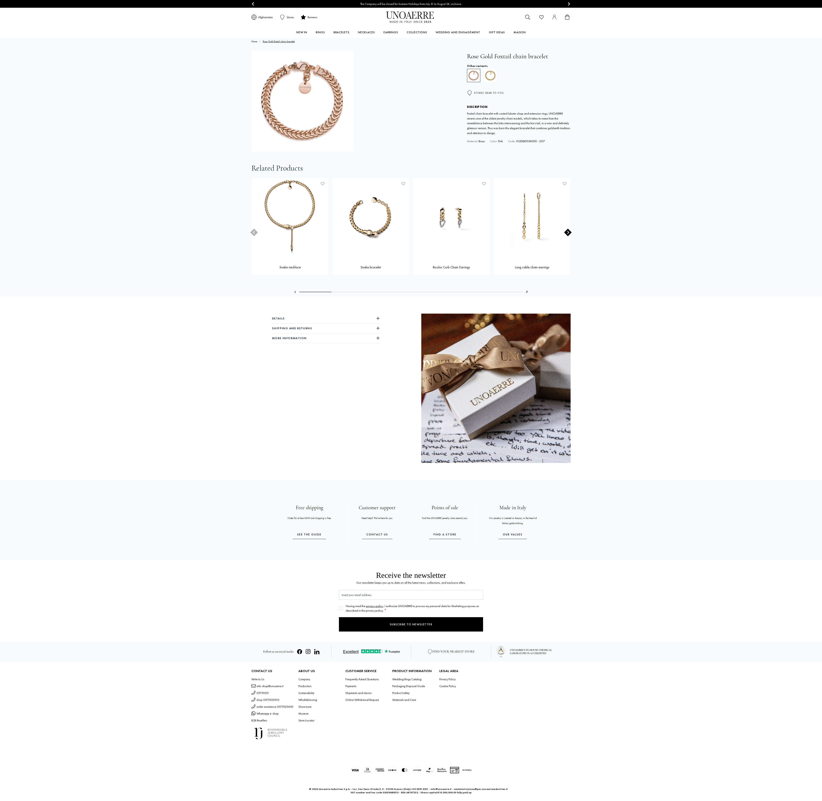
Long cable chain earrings (532, 267)
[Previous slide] (254, 232)
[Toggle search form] (527, 17)
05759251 (263, 693)
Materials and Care (404, 700)
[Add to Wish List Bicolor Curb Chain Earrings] (484, 183)
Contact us (377, 534)
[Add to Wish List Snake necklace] (322, 183)
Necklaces (366, 32)
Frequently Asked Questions (362, 679)
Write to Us (257, 679)
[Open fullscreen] (302, 101)
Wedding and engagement (458, 32)
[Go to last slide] (253, 4)
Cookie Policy (447, 686)
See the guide (309, 534)
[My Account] (554, 17)
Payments (350, 686)
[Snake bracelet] (370, 216)
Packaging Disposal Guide (408, 686)
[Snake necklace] (290, 216)
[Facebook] (299, 651)
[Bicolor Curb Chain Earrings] (451, 216)
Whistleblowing (307, 700)
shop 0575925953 (268, 700)
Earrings (391, 32)
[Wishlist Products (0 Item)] (541, 17)
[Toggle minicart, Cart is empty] (567, 17)
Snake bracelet (370, 267)
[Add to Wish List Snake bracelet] (403, 183)
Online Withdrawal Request (362, 700)
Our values (513, 534)
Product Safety (400, 693)
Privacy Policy (447, 679)
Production (304, 686)
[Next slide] (569, 4)
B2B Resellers (259, 720)
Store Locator (306, 720)
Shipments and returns (358, 693)
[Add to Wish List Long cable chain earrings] (564, 183)
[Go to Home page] (411, 17)
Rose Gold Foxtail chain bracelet (279, 41)
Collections (417, 32)
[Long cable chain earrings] (532, 216)
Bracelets (341, 32)
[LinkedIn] (316, 651)
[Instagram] (308, 651)
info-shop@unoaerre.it (270, 686)
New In (301, 32)
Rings (320, 32)
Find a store (445, 534)
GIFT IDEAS (497, 32)
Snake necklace (290, 267)
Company (304, 679)
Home (254, 41)
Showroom (304, 707)
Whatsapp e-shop (268, 713)
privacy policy (374, 606)
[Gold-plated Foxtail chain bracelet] (490, 75)
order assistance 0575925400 (275, 707)
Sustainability (306, 693)
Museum (303, 713)
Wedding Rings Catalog (407, 679)
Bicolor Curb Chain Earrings (451, 267)
